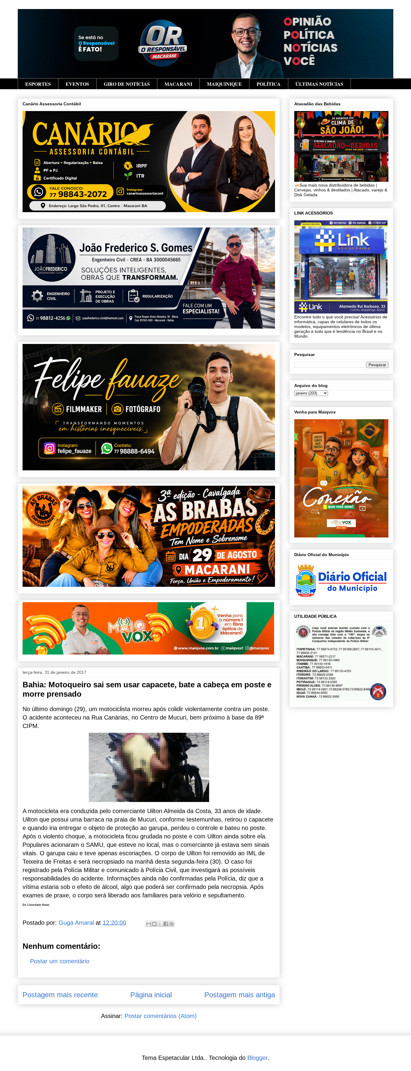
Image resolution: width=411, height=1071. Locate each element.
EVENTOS (77, 83)
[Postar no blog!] (154, 924)
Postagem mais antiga (239, 995)
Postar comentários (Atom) (161, 1016)
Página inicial (151, 995)
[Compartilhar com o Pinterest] (171, 924)
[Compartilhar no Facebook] (166, 924)
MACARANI (178, 83)
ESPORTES (38, 83)
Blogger (257, 1057)
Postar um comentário (59, 961)
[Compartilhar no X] (160, 924)
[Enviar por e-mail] (149, 924)
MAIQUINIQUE (224, 83)
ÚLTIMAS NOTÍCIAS (319, 83)
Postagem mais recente (60, 995)
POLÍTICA (269, 83)
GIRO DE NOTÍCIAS (127, 83)
